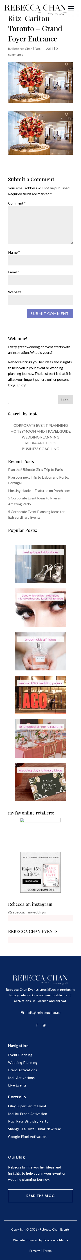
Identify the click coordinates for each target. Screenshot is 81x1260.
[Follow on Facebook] (37, 1025)
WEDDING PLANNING (40, 437)
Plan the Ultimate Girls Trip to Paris (35, 469)
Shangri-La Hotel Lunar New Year (34, 1129)
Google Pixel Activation (27, 1137)
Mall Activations (21, 1078)
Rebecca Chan (22, 49)
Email (13, 272)
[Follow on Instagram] (44, 1025)
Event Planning (20, 1055)
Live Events (17, 1085)
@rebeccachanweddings (27, 912)
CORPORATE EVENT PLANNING (41, 425)
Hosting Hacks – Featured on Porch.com (39, 490)
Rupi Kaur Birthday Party (28, 1121)
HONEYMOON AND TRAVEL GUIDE (41, 431)
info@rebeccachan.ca (44, 1012)
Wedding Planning (22, 1062)
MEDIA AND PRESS (40, 443)
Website (14, 292)
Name (14, 252)
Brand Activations (22, 1070)
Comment (17, 203)
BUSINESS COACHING (40, 448)
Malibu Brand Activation (27, 1114)
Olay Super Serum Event (27, 1106)
